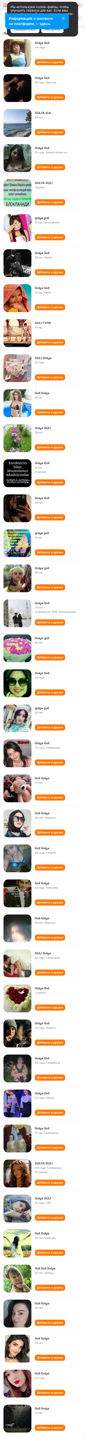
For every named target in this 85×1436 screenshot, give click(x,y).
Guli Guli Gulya (45, 1268)
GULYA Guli (43, 113)
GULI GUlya (43, 358)
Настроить (52, 29)
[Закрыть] (63, 18)
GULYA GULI (44, 183)
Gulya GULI (43, 428)
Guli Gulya (42, 393)
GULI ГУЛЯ (43, 323)
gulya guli (42, 218)
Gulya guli (42, 568)
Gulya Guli (42, 43)
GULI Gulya (43, 953)
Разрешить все (25, 29)
